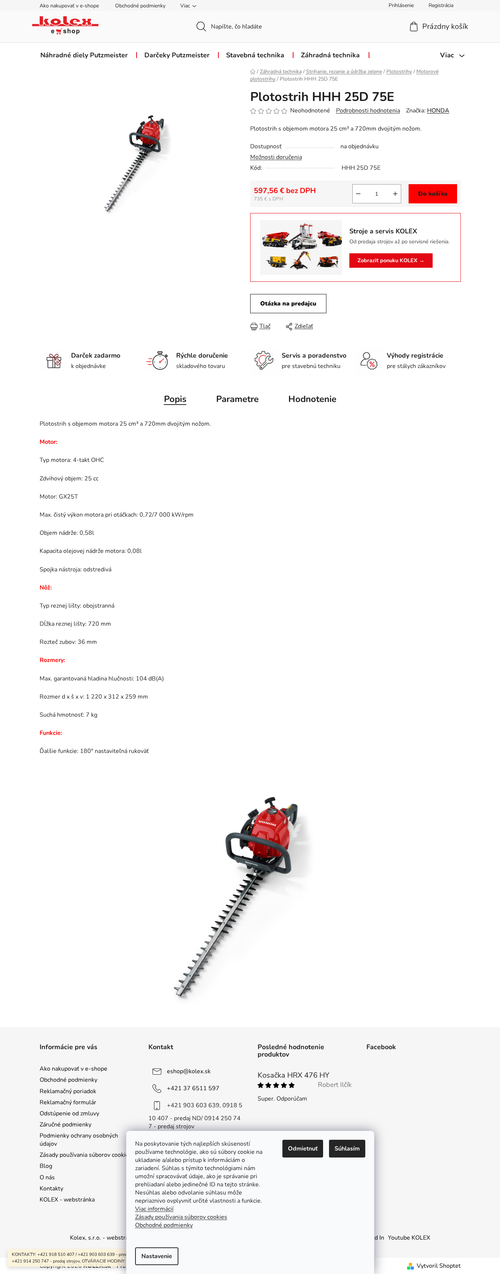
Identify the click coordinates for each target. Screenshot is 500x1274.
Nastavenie (156, 1256)
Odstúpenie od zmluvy (69, 1113)
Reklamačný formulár (68, 1102)
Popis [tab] (175, 399)
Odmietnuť (303, 1149)
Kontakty (51, 1189)
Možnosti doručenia (276, 157)
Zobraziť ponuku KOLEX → (391, 260)
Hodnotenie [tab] (312, 399)
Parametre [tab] (237, 399)
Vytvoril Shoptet (439, 1266)
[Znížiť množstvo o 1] (358, 194)
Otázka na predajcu (288, 304)
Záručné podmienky (65, 1125)
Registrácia (441, 5)
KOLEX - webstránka (67, 1200)
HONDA (438, 111)
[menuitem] (84, 55)
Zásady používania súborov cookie (84, 1155)
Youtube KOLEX (409, 1238)
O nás (47, 1177)
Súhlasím (347, 1149)
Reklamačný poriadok (68, 1091)
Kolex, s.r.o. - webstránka (104, 1238)
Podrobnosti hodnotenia (368, 111)
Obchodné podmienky (140, 5)
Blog (46, 1166)
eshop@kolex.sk (189, 1071)
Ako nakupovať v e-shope (69, 5)
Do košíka (432, 194)
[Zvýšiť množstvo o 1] (395, 194)
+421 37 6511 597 (193, 1088)
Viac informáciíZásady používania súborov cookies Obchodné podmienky (181, 1217)
